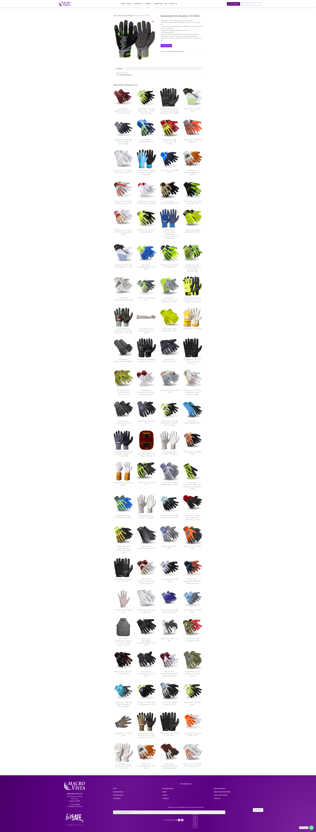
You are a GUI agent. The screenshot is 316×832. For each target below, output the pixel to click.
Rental (164, 792)
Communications (118, 795)
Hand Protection (121, 15)
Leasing (165, 795)
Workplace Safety (168, 788)
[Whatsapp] (311, 828)
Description (119, 68)
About (129, 3)
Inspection (166, 798)
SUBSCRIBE (258, 810)
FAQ (166, 3)
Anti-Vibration (129, 15)
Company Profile (118, 792)
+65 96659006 (234, 4)
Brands (148, 3)
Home (123, 3)
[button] (152, 21)
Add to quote (166, 46)
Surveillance (116, 798)
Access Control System (221, 795)
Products (138, 3)
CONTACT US (195, 821)
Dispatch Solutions (219, 788)
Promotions (158, 3)
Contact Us (173, 3)
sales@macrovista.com (126, 75)
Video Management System (222, 792)
